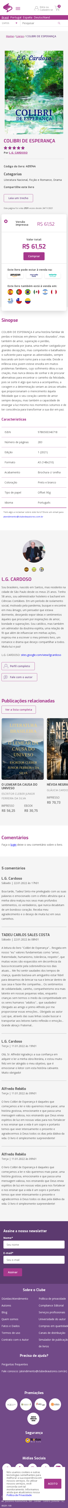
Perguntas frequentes (15, 1364)
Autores (6, 1305)
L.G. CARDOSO (18, 152)
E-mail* (8, 1253)
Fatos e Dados (11, 1326)
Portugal (15, 17)
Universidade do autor (52, 1319)
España (27, 17)
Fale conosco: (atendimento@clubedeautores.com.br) (34, 1371)
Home (10, 36)
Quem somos (10, 1319)
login (13, 844)
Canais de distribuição (52, 1333)
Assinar (13, 1272)
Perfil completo (20, 666)
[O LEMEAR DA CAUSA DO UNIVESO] (23, 749)
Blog (4, 1312)
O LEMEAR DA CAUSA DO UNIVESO (19, 786)
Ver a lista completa (18, 709)
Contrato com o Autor (15, 1339)
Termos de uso (11, 1333)
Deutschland (42, 17)
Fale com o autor (21, 677)
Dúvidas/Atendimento (15, 1298)
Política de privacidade (52, 1298)
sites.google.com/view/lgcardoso (41, 655)
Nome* (8, 1237)
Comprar (34, 256)
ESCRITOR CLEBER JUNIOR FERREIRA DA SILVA (18, 796)
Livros (20, 36)
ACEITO (53, 1483)
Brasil (5, 17)
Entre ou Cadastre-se (46, 8)
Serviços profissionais (52, 1312)
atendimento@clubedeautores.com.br (23, 516)
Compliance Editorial (51, 1305)
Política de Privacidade (19, 1495)
